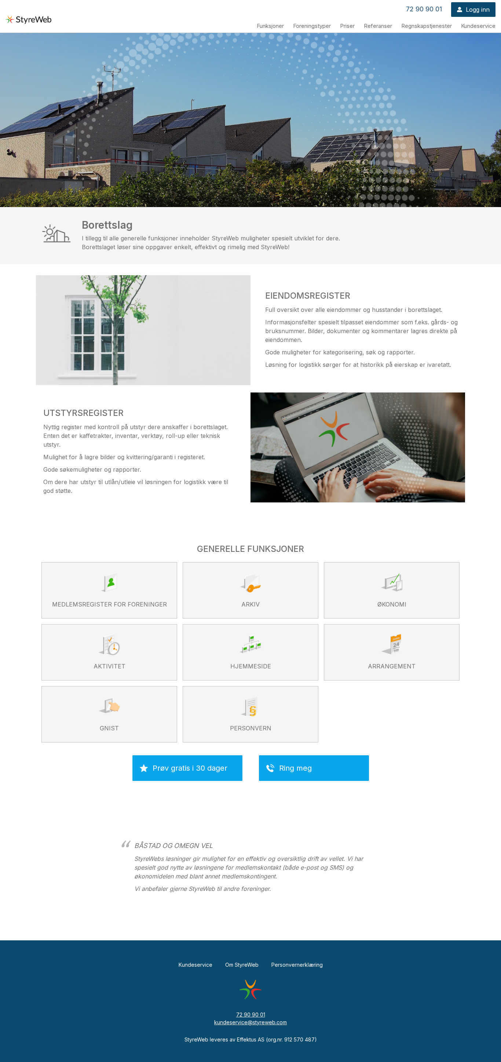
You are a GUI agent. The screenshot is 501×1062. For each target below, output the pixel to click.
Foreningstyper (312, 25)
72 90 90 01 (424, 9)
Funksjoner (270, 25)
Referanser (378, 25)
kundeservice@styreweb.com (250, 1022)
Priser (347, 25)
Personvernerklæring (297, 965)
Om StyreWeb (242, 965)
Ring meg (295, 768)
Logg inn (478, 9)
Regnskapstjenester (426, 25)
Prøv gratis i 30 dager (190, 768)
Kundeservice (478, 25)
